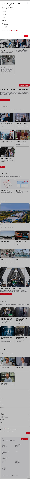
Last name (3, 14)
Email (3, 17)
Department (4, 23)
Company (3, 20)
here (11, 30)
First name (3, 11)
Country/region (4, 26)
